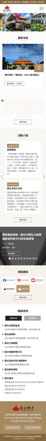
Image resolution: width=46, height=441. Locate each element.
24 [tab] (28, 103)
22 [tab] (22, 103)
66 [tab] (28, 111)
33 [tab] (13, 106)
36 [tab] (22, 106)
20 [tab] (16, 103)
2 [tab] (5, 100)
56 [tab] (40, 108)
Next (44, 177)
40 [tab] (34, 106)
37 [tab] (25, 106)
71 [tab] (43, 111)
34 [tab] (16, 106)
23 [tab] (25, 103)
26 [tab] (34, 103)
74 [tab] (10, 113)
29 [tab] (43, 103)
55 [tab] (37, 108)
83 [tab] (37, 113)
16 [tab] (4, 103)
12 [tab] (35, 100)
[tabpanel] (23, 66)
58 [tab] (4, 111)
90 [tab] (29, 116)
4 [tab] (11, 100)
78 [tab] (22, 113)
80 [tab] (28, 113)
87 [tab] (21, 116)
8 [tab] (23, 100)
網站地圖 (41, 2)
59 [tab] (7, 111)
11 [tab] (32, 100)
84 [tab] (40, 113)
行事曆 (4, 2)
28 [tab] (40, 103)
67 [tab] (31, 111)
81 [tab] (31, 113)
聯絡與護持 (26, 2)
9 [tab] (26, 100)
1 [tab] (2, 100)
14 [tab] (41, 100)
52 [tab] (28, 108)
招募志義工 (17, 2)
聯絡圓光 (32, 318)
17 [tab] (7, 103)
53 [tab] (31, 108)
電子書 (10, 2)
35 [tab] (19, 106)
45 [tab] (7, 108)
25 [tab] (31, 103)
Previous (2, 177)
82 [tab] (34, 113)
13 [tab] (38, 100)
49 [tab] (19, 108)
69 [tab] (37, 111)
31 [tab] (7, 106)
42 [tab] (40, 106)
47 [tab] (13, 108)
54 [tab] (34, 108)
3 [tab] (8, 100)
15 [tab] (44, 100)
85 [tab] (43, 113)
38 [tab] (28, 106)
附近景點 (34, 2)
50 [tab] (22, 108)
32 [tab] (10, 106)
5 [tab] (14, 100)
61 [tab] (13, 111)
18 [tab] (10, 103)
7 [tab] (20, 100)
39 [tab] (31, 106)
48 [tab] (16, 108)
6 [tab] (17, 100)
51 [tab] (25, 108)
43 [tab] (43, 106)
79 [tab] (25, 113)
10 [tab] (29, 100)
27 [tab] (37, 103)
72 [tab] (4, 113)
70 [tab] (40, 111)
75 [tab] (13, 113)
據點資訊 (13, 318)
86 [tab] (18, 116)
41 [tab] (37, 106)
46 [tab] (10, 108)
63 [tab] (19, 111)
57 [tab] (43, 108)
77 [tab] (19, 113)
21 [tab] (19, 103)
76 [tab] (16, 113)
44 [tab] (4, 108)
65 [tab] (25, 111)
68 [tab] (34, 111)
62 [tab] (16, 111)
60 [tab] (10, 111)
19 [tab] (13, 103)
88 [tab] (24, 116)
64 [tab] (22, 111)
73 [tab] (7, 113)
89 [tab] (26, 116)
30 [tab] (4, 106)
